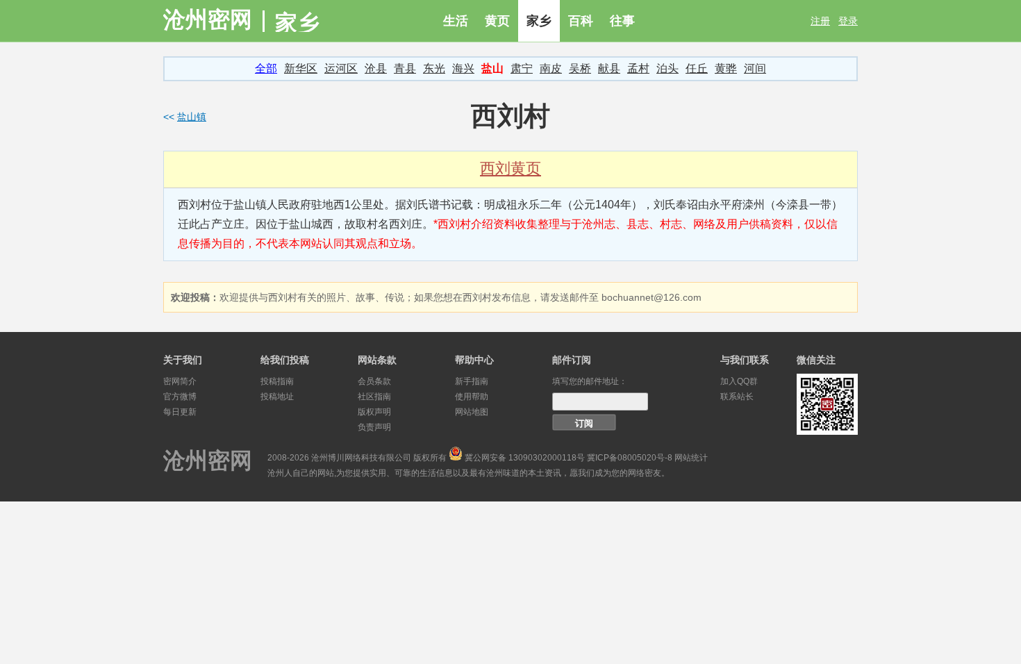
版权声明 (374, 412)
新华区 (300, 68)
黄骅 (726, 68)
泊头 (667, 68)
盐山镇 (191, 116)
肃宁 (521, 68)
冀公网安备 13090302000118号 (525, 458)
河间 (755, 68)
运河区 (341, 68)
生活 (455, 21)
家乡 (538, 21)
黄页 (497, 21)
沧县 (376, 68)
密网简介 (180, 381)
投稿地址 (277, 396)
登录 (848, 20)
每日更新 (180, 412)
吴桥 (580, 68)
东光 (434, 68)
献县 (609, 68)
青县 (405, 68)
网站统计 (691, 458)
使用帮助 (471, 396)
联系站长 (737, 396)
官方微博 (180, 396)
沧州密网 (207, 19)
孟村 (638, 68)
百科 (580, 21)
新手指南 (471, 381)
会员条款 (374, 381)
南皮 (551, 68)
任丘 (697, 68)
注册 (820, 20)
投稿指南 (277, 381)
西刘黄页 (510, 168)
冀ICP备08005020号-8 (629, 458)
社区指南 (374, 396)
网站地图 (471, 412)
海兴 (463, 68)
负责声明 (374, 427)
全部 (266, 68)
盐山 (492, 68)
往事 (622, 21)
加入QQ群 (739, 381)
